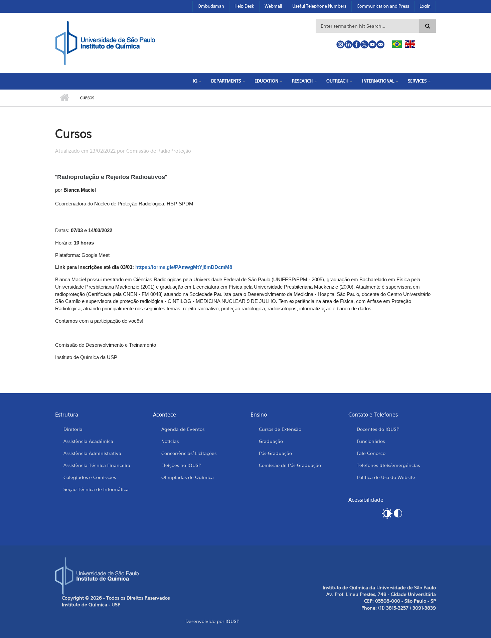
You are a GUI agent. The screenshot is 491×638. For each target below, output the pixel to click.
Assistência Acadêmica (88, 441)
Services (417, 81)
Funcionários (371, 441)
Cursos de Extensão (280, 429)
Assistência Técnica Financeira (96, 465)
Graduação (271, 441)
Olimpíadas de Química (187, 477)
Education (266, 81)
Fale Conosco (371, 453)
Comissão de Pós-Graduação (290, 465)
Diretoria (73, 429)
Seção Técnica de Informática (96, 489)
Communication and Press (383, 6)
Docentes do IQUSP (378, 429)
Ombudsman (211, 6)
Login (425, 6)
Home (64, 98)
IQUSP (232, 621)
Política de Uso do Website (386, 477)
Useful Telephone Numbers (319, 6)
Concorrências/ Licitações (188, 453)
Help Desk (244, 6)
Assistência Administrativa (92, 453)
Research (302, 81)
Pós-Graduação (275, 453)
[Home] (105, 42)
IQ (195, 81)
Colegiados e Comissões (89, 477)
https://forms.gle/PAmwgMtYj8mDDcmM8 (183, 267)
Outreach (337, 81)
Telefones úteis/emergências (388, 465)
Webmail (273, 6)
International (378, 81)
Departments (226, 81)
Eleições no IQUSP (181, 465)
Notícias (170, 441)
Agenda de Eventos (182, 429)
